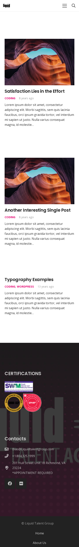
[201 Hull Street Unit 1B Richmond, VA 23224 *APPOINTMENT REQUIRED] (8, 468)
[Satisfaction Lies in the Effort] (39, 62)
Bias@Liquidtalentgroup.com (33, 449)
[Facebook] (10, 483)
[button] (64, 5)
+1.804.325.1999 (23, 456)
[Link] (6, 6)
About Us (39, 543)
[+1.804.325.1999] (8, 456)
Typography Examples (29, 279)
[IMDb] (21, 483)
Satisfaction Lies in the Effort (34, 91)
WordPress (25, 286)
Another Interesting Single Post (37, 210)
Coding (10, 98)
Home (39, 533)
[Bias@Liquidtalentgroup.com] (8, 449)
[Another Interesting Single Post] (39, 181)
